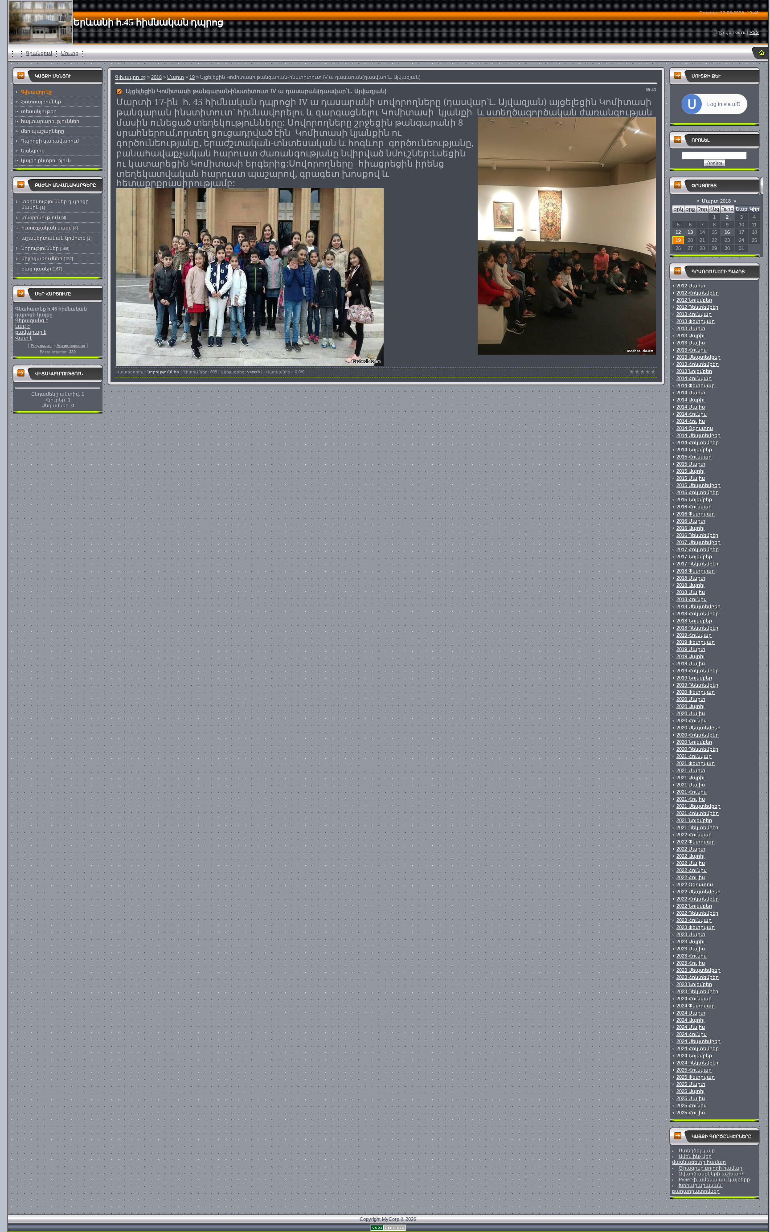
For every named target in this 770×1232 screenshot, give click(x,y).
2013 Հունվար (694, 314)
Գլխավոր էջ (130, 77)
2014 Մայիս (690, 406)
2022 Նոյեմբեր (694, 906)
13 (690, 232)
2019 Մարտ (690, 649)
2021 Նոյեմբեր (694, 820)
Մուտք (69, 53)
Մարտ (175, 77)
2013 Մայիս (690, 342)
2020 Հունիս (691, 720)
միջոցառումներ (41, 258)
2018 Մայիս (690, 592)
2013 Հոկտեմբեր (697, 364)
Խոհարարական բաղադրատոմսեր (697, 1188)
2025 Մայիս (690, 1098)
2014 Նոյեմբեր (694, 449)
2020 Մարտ (690, 699)
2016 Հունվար (694, 506)
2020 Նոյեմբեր (694, 742)
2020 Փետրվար (695, 692)
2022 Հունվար (694, 834)
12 (678, 232)
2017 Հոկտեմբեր (697, 549)
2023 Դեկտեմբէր (697, 991)
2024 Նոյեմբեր (694, 1055)
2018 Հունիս (691, 599)
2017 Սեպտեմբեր (698, 542)
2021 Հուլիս (690, 799)
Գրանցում (39, 53)
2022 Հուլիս (690, 877)
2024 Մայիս (690, 1027)
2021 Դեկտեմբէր (697, 827)
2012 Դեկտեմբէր (697, 307)
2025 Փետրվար (695, 1077)
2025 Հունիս (691, 1105)
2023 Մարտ (690, 934)
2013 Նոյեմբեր (694, 371)
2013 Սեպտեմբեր (698, 357)
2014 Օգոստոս (694, 428)
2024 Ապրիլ (690, 1020)
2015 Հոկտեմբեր (697, 492)
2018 (156, 77)
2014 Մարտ (690, 392)
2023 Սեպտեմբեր (698, 970)
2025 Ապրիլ (690, 1091)
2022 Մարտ (690, 848)
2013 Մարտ (690, 328)
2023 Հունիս (691, 955)
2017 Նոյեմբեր (694, 556)
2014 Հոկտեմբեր (697, 442)
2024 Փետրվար (695, 1005)
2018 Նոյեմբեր (694, 620)
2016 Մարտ (690, 521)
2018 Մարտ (690, 578)
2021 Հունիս (691, 791)
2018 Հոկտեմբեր (697, 613)
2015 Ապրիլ (690, 471)
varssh (253, 372)
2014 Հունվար (694, 378)
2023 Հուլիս (690, 963)
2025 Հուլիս (690, 1112)
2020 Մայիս (690, 713)
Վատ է (24, 337)
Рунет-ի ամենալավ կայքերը (714, 1179)
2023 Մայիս (690, 948)
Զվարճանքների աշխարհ (712, 1173)
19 (192, 77)
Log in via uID (724, 104)
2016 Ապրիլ (690, 528)
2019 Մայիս (690, 663)
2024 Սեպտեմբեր (698, 1041)
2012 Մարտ (690, 285)
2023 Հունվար (694, 920)
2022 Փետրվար (695, 841)
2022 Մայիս (690, 863)
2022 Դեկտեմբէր (697, 913)
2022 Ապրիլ (690, 856)
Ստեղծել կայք (697, 1150)
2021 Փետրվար (695, 763)
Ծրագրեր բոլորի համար (710, 1168)
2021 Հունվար (694, 756)
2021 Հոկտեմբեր (697, 813)
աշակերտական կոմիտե (53, 238)
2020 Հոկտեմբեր (697, 734)
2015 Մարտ (690, 464)
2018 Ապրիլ (690, 585)
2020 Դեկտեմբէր (697, 749)
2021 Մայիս (690, 784)
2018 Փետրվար (695, 570)
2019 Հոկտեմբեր (697, 670)
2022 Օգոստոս (694, 884)
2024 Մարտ (690, 1012)
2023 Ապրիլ (690, 941)
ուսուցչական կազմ (46, 227)
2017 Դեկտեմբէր (697, 563)
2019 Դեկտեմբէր (697, 685)
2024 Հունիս (691, 1034)
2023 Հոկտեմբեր (697, 977)
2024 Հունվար (694, 998)
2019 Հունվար (694, 635)
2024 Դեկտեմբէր (697, 1062)
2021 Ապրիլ (690, 777)
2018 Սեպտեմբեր (698, 606)
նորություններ (40, 248)
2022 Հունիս (691, 870)
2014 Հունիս (691, 414)
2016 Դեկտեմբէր (697, 535)
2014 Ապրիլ (690, 399)
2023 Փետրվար (695, 927)
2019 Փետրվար (695, 642)
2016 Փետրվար (695, 513)
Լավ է (22, 326)
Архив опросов (71, 346)
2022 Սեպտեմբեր (698, 891)
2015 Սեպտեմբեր (698, 485)
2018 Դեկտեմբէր (697, 627)
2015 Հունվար (694, 456)
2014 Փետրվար (695, 385)
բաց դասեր (36, 268)
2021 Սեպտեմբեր (698, 806)
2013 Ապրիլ (690, 335)
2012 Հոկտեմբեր (697, 292)
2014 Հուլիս (690, 421)
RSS (754, 32)
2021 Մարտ (690, 770)
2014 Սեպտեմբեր (698, 435)
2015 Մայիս (690, 478)
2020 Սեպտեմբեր (698, 727)
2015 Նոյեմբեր (694, 499)
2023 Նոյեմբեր (694, 984)
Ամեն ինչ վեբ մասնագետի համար (699, 1159)
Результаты (41, 346)
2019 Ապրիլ (690, 656)
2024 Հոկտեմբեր (697, 1048)
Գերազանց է (31, 320)
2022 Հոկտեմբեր (697, 898)
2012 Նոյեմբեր (694, 300)
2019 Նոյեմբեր (694, 677)
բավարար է (30, 332)
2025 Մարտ (690, 1084)
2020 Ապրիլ (690, 706)
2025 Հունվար (694, 1069)
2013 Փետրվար (695, 321)
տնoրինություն (40, 217)
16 (727, 232)
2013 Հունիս (691, 349)
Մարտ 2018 (716, 201)
